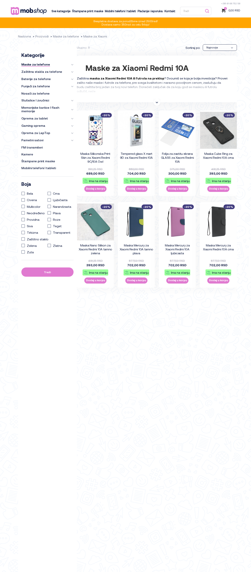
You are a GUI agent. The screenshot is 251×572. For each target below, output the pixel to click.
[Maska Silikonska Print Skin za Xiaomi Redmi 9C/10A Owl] (95, 130)
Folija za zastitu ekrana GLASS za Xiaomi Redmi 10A (177, 157)
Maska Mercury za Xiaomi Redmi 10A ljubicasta (177, 249)
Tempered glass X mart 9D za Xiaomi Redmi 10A (136, 155)
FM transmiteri (32, 147)
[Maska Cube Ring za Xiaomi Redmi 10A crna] (218, 130)
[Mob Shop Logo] (29, 11)
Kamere (27, 154)
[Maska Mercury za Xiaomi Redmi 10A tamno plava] (136, 221)
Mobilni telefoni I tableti (120, 11)
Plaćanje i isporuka (150, 11)
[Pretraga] (207, 11)
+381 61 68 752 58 (230, 3)
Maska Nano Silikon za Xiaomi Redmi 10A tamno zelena (95, 249)
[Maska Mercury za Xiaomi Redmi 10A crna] (218, 221)
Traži (47, 272)
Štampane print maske (87, 11)
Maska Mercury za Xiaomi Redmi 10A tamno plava (136, 249)
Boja (26, 184)
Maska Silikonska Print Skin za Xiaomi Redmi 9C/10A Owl (95, 157)
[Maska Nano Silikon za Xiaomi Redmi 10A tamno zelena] (95, 221)
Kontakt (170, 11)
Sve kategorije (61, 11)
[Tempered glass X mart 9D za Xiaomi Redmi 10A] (136, 130)
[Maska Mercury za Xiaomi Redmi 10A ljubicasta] (177, 221)
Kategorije (33, 55)
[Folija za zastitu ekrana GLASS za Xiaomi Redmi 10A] (177, 130)
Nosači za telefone (35, 93)
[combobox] (220, 47)
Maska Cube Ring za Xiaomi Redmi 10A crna (218, 155)
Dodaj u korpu (95, 188)
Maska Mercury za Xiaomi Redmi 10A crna (218, 247)
